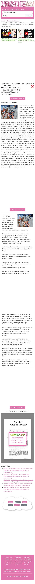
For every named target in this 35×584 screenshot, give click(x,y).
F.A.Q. (5, 569)
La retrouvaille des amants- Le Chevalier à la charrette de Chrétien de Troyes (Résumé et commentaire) (16, 489)
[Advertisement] (17, 63)
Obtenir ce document (18, 98)
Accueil (3, 21)
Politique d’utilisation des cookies (21, 571)
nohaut (10, 505)
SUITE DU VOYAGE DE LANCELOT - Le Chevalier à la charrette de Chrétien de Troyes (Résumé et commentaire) (18, 470)
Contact (10, 569)
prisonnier (17, 502)
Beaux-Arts (9, 557)
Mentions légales (19, 569)
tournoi (24, 502)
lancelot (11, 502)
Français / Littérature (13, 21)
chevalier (17, 505)
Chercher (29, 16)
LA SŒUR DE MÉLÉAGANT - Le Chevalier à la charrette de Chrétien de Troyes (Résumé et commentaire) (16, 476)
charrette (24, 505)
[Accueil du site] (17, 3)
